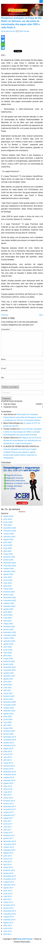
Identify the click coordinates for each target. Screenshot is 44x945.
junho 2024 (7, 580)
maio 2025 (7, 548)
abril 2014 (7, 934)
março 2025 (8, 554)
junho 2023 (7, 615)
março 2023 (8, 623)
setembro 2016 (9, 850)
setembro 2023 (9, 606)
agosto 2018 (8, 783)
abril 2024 (7, 586)
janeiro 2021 (8, 699)
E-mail (4, 368)
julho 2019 (7, 751)
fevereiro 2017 (9, 835)
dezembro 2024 (9, 562)
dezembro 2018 (9, 771)
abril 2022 (7, 655)
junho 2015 (7, 893)
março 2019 (8, 763)
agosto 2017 (8, 818)
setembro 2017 (9, 815)
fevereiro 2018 (9, 800)
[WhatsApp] (22, 44)
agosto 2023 (8, 609)
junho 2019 (7, 754)
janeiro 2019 (8, 768)
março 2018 (8, 797)
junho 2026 (7, 522)
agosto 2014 (8, 922)
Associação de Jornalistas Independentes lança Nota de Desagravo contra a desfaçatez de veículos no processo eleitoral (22, 417)
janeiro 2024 (8, 594)
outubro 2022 (8, 638)
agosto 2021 (8, 678)
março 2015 (8, 902)
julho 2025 (7, 542)
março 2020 (8, 728)
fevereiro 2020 (9, 731)
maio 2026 (7, 525)
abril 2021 (7, 690)
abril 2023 (7, 620)
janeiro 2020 (8, 734)
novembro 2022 (9, 635)
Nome (3, 359)
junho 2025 (7, 545)
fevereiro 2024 (9, 591)
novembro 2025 (9, 530)
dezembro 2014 (9, 911)
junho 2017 (7, 823)
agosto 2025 (8, 539)
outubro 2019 (8, 742)
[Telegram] (22, 48)
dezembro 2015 (9, 876)
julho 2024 (7, 577)
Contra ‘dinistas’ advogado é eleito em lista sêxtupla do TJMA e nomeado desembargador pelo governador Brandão (22, 431)
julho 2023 (7, 612)
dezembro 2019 (9, 736)
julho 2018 (7, 786)
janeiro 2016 (8, 873)
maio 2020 (7, 722)
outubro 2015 (8, 881)
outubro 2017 (8, 812)
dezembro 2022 (9, 632)
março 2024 (8, 588)
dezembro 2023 (9, 597)
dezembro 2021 (9, 667)
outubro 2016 (8, 847)
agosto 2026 (8, 516)
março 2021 (8, 693)
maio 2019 (7, 757)
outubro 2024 (8, 568)
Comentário (5, 329)
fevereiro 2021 (9, 696)
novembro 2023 (9, 600)
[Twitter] (22, 41)
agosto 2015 (8, 887)
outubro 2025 (8, 533)
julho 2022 (7, 646)
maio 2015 (7, 896)
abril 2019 (7, 760)
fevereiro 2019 (9, 765)
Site (2, 377)
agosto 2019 (8, 748)
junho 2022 (7, 649)
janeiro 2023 (8, 629)
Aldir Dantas (24, 31)
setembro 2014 (9, 919)
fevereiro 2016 (9, 870)
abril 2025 (7, 551)
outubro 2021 (8, 673)
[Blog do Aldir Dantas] (22, 9)
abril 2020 (7, 725)
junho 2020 (7, 719)
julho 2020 (7, 716)
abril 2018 (7, 794)
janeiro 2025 (8, 559)
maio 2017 (7, 826)
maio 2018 (7, 792)
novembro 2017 (9, 809)
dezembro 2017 (9, 806)
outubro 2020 (8, 707)
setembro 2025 (9, 536)
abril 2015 (7, 899)
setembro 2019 (9, 745)
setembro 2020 (9, 710)
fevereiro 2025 (9, 557)
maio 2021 (7, 687)
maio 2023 (7, 617)
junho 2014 (7, 928)
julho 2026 (7, 519)
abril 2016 (7, 864)
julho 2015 (7, 890)
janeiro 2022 (8, 664)
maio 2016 (7, 861)
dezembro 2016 (9, 841)
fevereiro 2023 (9, 626)
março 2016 (8, 867)
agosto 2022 (8, 644)
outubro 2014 (8, 916)
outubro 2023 (8, 603)
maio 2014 (7, 931)
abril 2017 (7, 829)
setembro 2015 (9, 884)
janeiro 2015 (8, 908)
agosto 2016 (8, 852)
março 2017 (8, 832)
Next (41, 315)
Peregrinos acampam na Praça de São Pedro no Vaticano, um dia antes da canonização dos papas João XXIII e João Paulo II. (21, 22)
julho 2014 (7, 925)
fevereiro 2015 (9, 905)
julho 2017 (7, 821)
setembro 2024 (9, 571)
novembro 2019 (9, 739)
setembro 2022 (9, 641)
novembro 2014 (9, 913)
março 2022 (8, 658)
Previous (4, 315)
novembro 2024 (9, 565)
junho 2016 (7, 858)
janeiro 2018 (8, 803)
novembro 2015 (9, 879)
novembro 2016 (9, 844)
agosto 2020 (8, 713)
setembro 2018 (9, 780)
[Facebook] (22, 37)
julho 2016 (7, 855)
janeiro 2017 (8, 838)
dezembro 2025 (9, 527)
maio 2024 (7, 583)
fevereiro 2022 (9, 661)
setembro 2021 (9, 675)
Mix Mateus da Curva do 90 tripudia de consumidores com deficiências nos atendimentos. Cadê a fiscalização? (22, 440)
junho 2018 (7, 789)
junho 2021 (7, 684)
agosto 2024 (8, 574)
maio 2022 (7, 652)
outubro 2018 (8, 777)
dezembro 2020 (9, 702)
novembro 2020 (9, 704)
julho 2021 (7, 681)
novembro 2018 (9, 774)
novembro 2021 (9, 670)
